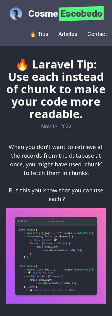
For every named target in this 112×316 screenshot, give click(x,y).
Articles (67, 34)
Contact (97, 34)
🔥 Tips (39, 34)
